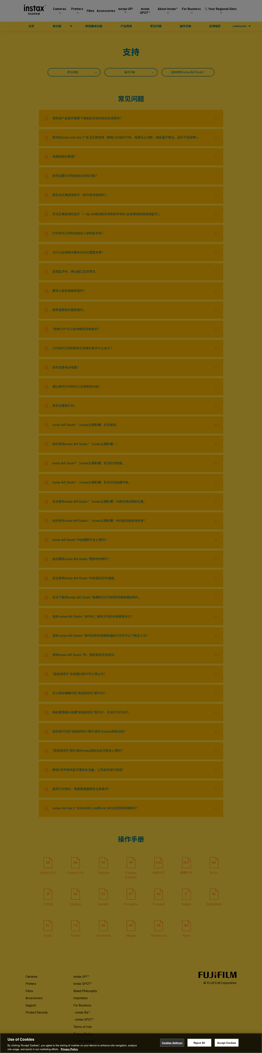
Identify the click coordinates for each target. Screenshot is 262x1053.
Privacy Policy (69, 1049)
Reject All (199, 1043)
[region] (131, 1043)
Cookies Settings (172, 1043)
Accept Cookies (226, 1043)
